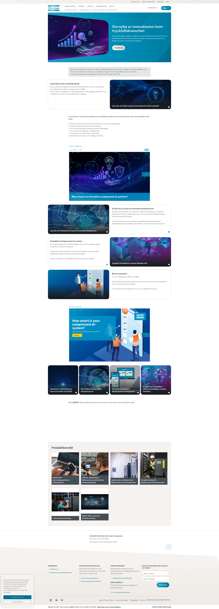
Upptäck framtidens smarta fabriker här (140, 252)
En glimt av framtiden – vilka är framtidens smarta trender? (156, 380)
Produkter (81, 6)
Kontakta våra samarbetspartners (61, 573)
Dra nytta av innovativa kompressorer (94, 380)
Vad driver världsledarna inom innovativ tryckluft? (63, 380)
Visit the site (163, 585)
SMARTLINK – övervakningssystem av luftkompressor (61, 480)
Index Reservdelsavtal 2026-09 (91, 581)
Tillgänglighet (134, 600)
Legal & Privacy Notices (106, 600)
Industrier (90, 6)
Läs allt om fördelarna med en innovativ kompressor (78, 219)
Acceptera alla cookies (17, 597)
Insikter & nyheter (70, 6)
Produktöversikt (62, 448)
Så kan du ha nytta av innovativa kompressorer (140, 219)
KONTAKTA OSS (135, 1)
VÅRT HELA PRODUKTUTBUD (148, 1)
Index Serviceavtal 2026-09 (89, 578)
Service (111, 6)
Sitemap (142, 600)
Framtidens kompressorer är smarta (78, 252)
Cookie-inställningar (121, 600)
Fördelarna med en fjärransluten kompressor (125, 380)
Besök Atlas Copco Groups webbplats (109, 607)
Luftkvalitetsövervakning (62, 518)
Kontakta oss (118, 48)
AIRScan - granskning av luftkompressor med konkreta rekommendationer (93, 480)
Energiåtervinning (101, 6)
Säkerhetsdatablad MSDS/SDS (122, 578)
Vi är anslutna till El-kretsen (121, 592)
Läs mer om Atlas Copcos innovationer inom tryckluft (140, 94)
